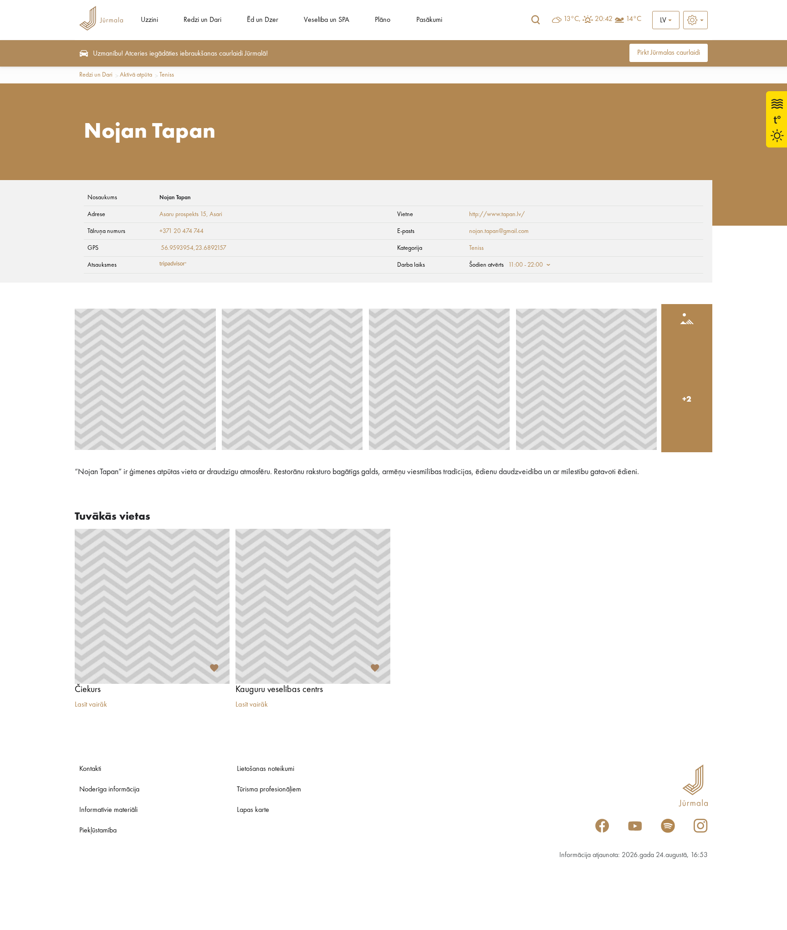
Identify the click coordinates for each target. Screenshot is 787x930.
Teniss (166, 75)
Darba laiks (411, 265)
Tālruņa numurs (106, 231)
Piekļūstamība (98, 830)
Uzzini (149, 20)
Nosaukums (102, 197)
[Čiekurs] (152, 606)
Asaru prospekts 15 (182, 214)
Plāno (382, 20)
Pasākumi (429, 20)
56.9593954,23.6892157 (193, 248)
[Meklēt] (535, 20)
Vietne (405, 214)
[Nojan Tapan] (145, 379)
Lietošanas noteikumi (265, 769)
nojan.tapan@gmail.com (499, 231)
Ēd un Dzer (262, 20)
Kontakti (90, 769)
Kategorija (409, 248)
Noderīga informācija (109, 789)
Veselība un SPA (326, 20)
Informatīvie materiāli (108, 810)
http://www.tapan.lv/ (497, 214)
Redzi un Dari (202, 20)
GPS (92, 248)
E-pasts (405, 231)
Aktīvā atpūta (136, 75)
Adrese (96, 214)
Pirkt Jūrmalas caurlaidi (668, 53)
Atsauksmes (102, 265)
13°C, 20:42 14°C (602, 19)
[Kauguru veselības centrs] (312, 606)
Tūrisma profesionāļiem (269, 789)
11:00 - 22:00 (525, 265)
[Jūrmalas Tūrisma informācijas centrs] (101, 20)
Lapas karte (253, 810)
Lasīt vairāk (91, 704)
